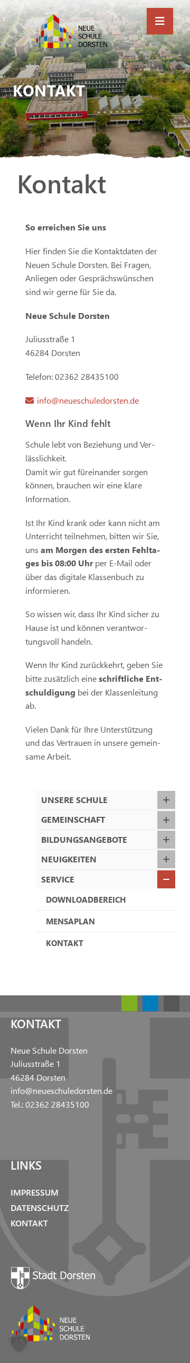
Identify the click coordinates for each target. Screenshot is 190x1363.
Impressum (35, 1192)
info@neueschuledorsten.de (88, 400)
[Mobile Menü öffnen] (160, 21)
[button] (19, 1344)
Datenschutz (40, 1207)
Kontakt (29, 1222)
